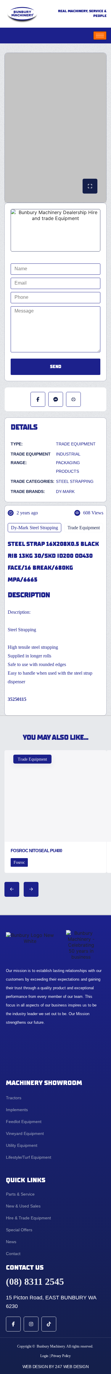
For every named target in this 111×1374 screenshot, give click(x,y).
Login (44, 1356)
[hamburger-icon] (100, 35)
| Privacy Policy (60, 1356)
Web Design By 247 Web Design (55, 1366)
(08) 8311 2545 (35, 1281)
